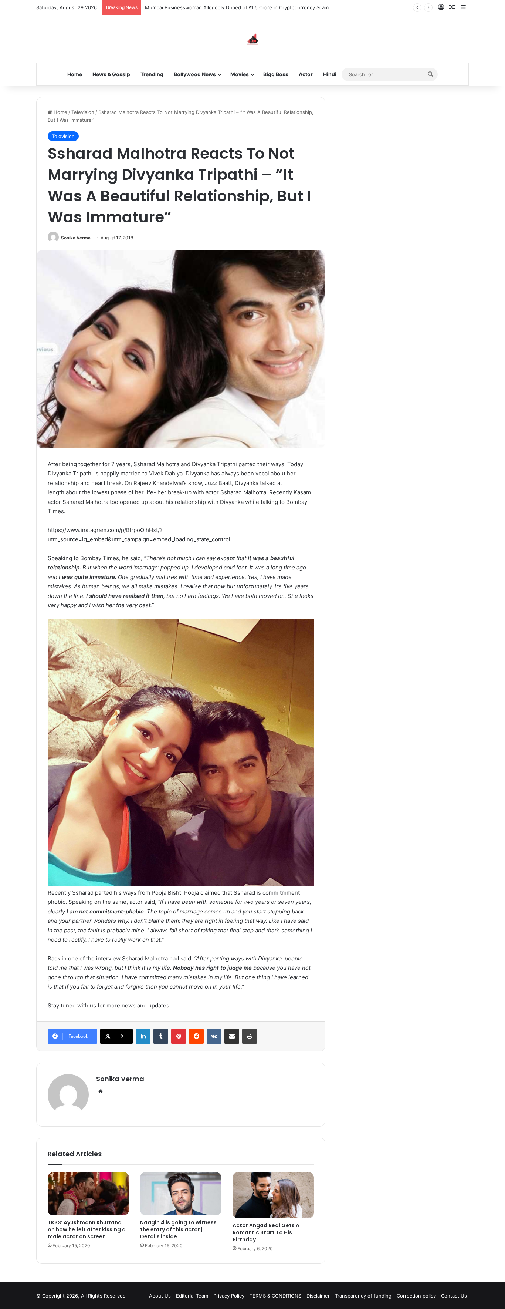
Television (82, 112)
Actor (306, 74)
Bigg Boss (275, 74)
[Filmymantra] (253, 39)
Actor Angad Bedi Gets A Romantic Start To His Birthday (266, 1232)
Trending (151, 74)
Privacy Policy (228, 1296)
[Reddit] (196, 1036)
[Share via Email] (231, 1036)
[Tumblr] (160, 1036)
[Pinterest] (178, 1036)
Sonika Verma (76, 237)
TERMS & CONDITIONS (275, 1296)
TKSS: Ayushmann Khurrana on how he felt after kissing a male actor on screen (87, 1229)
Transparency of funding (363, 1296)
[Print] (249, 1036)
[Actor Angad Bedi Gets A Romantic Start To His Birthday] (273, 1195)
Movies (239, 74)
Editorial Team (192, 1296)
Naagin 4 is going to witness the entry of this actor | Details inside (178, 1229)
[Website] (100, 1091)
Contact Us (454, 1296)
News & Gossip (111, 74)
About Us (160, 1296)
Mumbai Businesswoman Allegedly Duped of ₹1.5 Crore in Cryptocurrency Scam (237, 7)
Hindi (329, 74)
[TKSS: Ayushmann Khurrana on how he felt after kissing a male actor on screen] (88, 1193)
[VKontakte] (214, 1036)
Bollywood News (195, 74)
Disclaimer (318, 1296)
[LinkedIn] (143, 1036)
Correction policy (416, 1296)
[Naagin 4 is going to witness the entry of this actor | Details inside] (180, 1193)
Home (74, 74)
